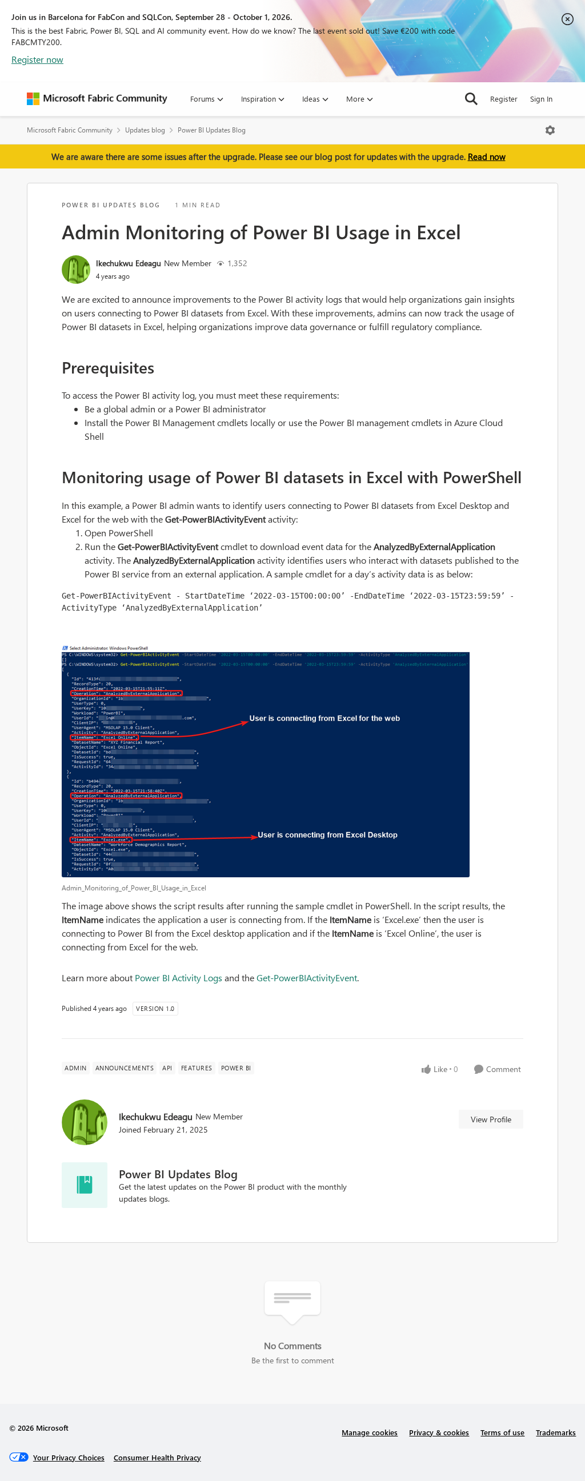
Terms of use (502, 1432)
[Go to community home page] (97, 99)
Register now (37, 59)
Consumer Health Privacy (157, 1457)
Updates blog (145, 130)
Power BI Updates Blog (212, 130)
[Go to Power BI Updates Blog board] (84, 1185)
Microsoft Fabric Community (70, 130)
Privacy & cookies (439, 1432)
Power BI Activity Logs (178, 978)
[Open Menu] (550, 130)
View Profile (491, 1119)
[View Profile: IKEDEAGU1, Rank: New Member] (76, 269)
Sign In (541, 98)
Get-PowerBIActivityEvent (307, 978)
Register (504, 98)
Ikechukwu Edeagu (128, 263)
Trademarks (556, 1432)
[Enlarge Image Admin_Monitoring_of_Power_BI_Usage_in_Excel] (292, 761)
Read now (487, 156)
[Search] (471, 99)
